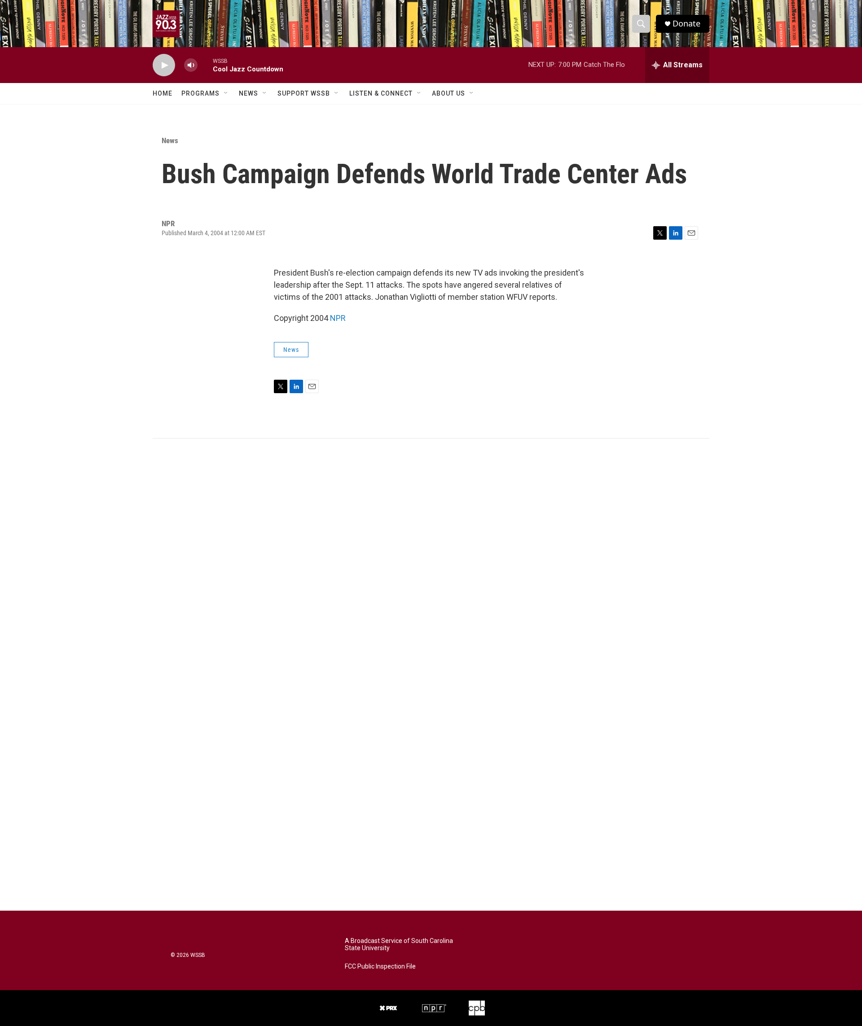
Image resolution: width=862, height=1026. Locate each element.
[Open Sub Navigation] (226, 93)
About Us (448, 93)
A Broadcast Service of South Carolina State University (399, 944)
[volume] (190, 65)
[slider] (205, 65)
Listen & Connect (381, 93)
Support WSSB (303, 93)
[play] (164, 65)
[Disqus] (431, 559)
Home (162, 93)
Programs (200, 93)
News (248, 93)
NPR (338, 318)
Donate (686, 23)
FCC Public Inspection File (380, 966)
